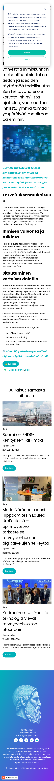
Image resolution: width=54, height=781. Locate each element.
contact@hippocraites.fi (27, 735)
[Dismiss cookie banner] (45, 9)
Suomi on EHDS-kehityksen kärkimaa (23, 437)
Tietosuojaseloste (27, 732)
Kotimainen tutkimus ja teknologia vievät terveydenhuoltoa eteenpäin (25, 621)
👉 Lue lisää (10, 363)
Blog (27, 369)
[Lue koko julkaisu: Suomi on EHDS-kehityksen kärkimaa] (27, 413)
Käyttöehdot (27, 730)
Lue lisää (9, 468)
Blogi (5, 504)
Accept (27, 52)
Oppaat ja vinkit (16, 369)
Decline (27, 59)
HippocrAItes (9, 445)
